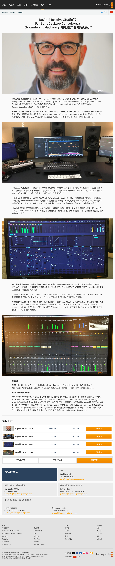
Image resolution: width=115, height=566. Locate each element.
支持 (19, 5)
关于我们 (99, 531)
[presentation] (5, 63)
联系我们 (68, 533)
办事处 (99, 528)
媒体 (42, 5)
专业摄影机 (5, 528)
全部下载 (94, 460)
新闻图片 (20, 12)
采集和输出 (5, 542)
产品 (4, 5)
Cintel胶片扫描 (6, 544)
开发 (26, 5)
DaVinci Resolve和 (12, 531)
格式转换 (36, 528)
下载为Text (57, 460)
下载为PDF (20, 460)
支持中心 (68, 531)
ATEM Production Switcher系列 (12, 533)
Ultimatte (5, 536)
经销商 (11, 5)
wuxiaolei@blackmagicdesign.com (18, 494)
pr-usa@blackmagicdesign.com (17, 512)
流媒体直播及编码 (39, 544)
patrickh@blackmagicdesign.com (73, 494)
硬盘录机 (5, 539)
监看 (35, 533)
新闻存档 (12, 12)
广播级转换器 (38, 531)
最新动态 (5, 12)
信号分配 (36, 542)
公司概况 (34, 5)
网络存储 (36, 536)
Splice (50, 5)
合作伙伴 (99, 533)
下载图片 (99, 91)
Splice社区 (68, 539)
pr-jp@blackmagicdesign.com (72, 479)
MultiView (37, 539)
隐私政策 (99, 539)
